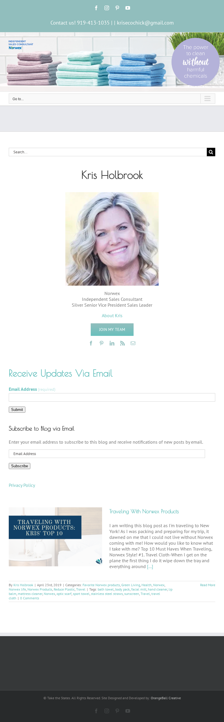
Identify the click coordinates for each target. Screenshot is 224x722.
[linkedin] (112, 343)
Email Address (32, 389)
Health (146, 585)
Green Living (130, 585)
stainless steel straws (107, 593)
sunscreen (131, 593)
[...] (150, 566)
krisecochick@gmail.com (145, 22)
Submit (17, 409)
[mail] (133, 343)
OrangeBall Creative (166, 698)
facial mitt (138, 589)
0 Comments (29, 598)
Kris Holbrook (23, 585)
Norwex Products (39, 589)
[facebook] (91, 343)
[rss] (122, 343)
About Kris (112, 315)
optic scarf (64, 593)
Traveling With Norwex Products (144, 511)
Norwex (158, 585)
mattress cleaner (30, 593)
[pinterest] (101, 343)
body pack (122, 589)
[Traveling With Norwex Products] (55, 536)
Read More (207, 585)
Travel (80, 589)
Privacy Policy (22, 485)
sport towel (81, 593)
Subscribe (19, 466)
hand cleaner (157, 589)
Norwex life (17, 589)
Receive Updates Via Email (61, 373)
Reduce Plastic (64, 589)
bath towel (106, 589)
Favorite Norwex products (101, 585)
